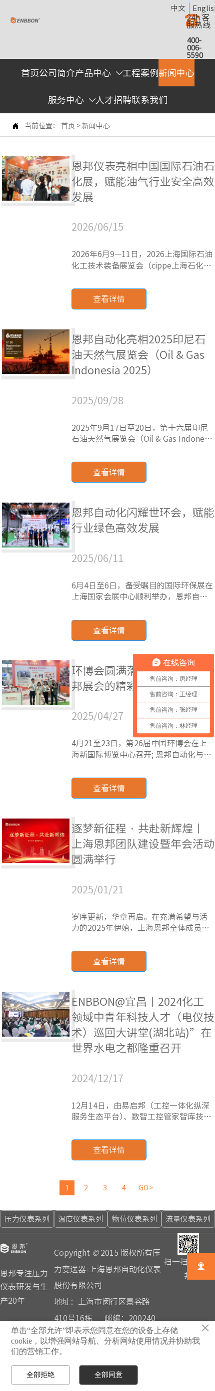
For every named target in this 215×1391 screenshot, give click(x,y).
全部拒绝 (40, 1375)
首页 (68, 125)
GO (145, 1187)
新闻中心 (96, 125)
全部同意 (108, 1375)
